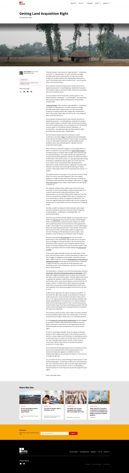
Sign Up (73, 433)
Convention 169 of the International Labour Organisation (64, 273)
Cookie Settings (106, 464)
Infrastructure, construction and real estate (29, 83)
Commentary (24, 79)
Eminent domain (52, 105)
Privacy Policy (87, 464)
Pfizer (63, 137)
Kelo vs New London (78, 151)
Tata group (56, 220)
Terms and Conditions (96, 464)
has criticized (65, 237)
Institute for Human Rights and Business (63, 320)
